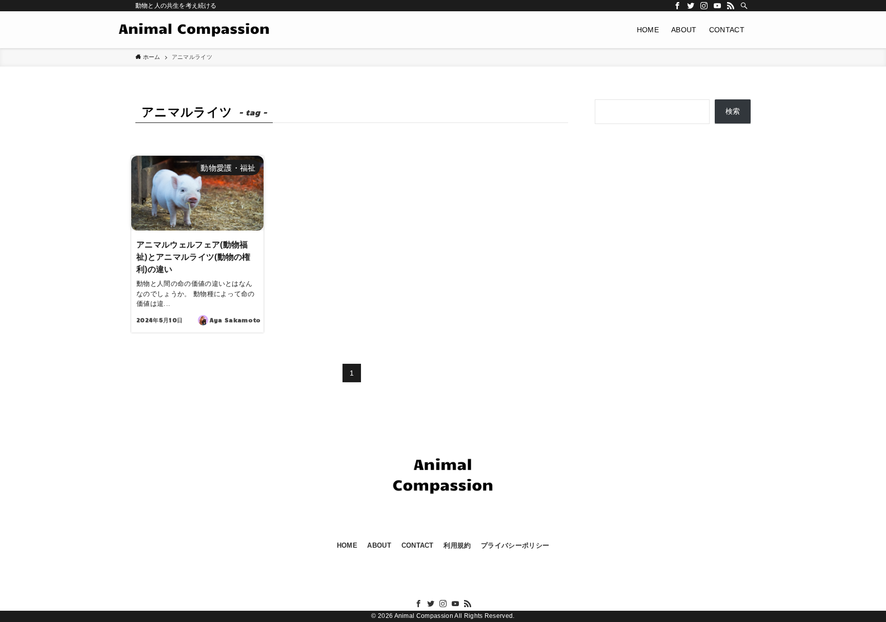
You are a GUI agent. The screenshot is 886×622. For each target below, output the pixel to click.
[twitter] (690, 5)
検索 (733, 111)
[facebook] (677, 5)
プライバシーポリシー (515, 545)
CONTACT (417, 545)
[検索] (744, 5)
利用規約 (457, 545)
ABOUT (379, 545)
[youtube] (717, 5)
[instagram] (704, 5)
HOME (347, 545)
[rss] (730, 5)
